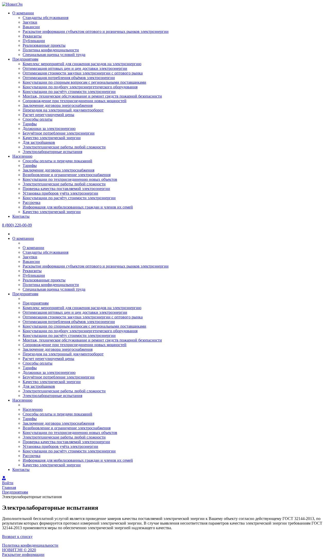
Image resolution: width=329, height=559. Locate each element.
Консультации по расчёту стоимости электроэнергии (69, 91)
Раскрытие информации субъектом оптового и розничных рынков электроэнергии (96, 31)
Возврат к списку (17, 536)
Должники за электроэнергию (49, 128)
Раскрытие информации (23, 554)
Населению (22, 156)
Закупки (30, 22)
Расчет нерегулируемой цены (48, 114)
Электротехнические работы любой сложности (64, 147)
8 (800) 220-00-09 (17, 225)
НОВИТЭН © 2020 (19, 550)
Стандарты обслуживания (45, 17)
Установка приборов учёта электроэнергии (60, 193)
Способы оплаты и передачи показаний (57, 161)
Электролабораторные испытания (52, 151)
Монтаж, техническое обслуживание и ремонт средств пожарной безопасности (92, 96)
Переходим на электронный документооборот (63, 110)
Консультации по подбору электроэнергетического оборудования (80, 87)
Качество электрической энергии (52, 138)
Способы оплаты (37, 119)
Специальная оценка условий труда (54, 54)
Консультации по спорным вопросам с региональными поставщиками (84, 82)
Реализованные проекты (44, 45)
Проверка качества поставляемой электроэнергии (66, 188)
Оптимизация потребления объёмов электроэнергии (69, 77)
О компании (23, 13)
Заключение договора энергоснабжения (58, 105)
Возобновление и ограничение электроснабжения (67, 175)
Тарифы (30, 124)
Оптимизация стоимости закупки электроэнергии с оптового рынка (83, 73)
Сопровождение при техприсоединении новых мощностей (74, 101)
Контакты (21, 216)
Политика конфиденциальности (51, 50)
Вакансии (31, 27)
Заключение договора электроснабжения (58, 170)
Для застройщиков (39, 142)
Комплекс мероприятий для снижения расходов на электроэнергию (82, 64)
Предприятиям (25, 59)
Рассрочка (31, 202)
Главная (9, 487)
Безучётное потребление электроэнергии (59, 133)
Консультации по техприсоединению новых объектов (70, 179)
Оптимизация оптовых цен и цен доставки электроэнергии (75, 68)
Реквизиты (32, 36)
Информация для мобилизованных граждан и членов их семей (78, 207)
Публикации (34, 41)
